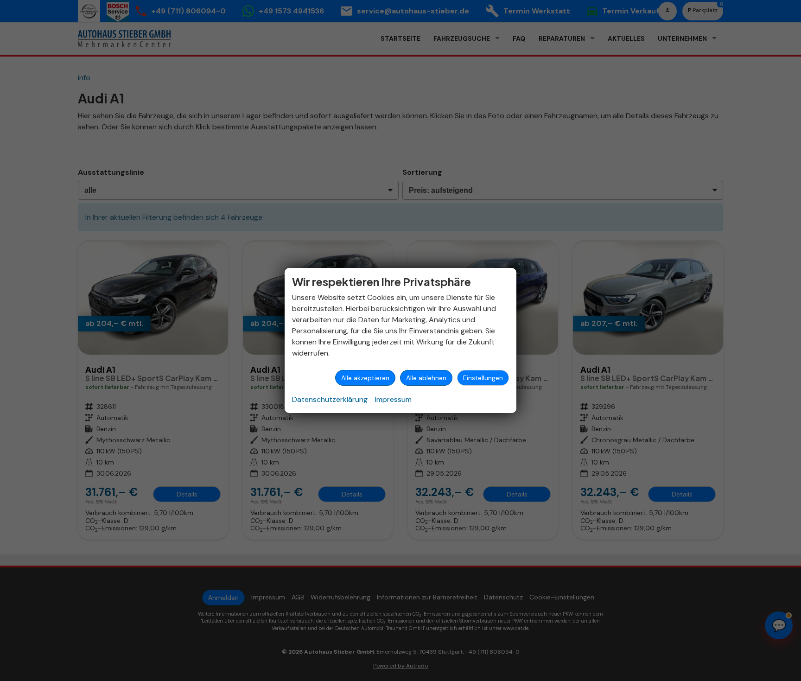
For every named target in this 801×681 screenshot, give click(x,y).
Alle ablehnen (426, 378)
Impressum (393, 399)
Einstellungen (483, 378)
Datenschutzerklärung (330, 399)
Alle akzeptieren (365, 378)
